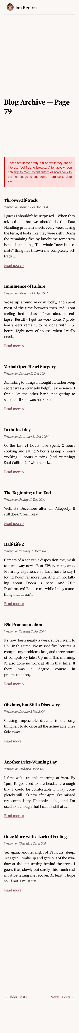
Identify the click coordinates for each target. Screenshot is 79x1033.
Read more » (14, 265)
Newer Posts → (62, 997)
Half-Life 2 (14, 544)
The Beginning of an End (27, 493)
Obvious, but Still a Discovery (32, 705)
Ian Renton (26, 7)
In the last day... (19, 430)
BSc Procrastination (23, 624)
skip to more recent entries (31, 172)
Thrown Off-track (20, 200)
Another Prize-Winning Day (30, 762)
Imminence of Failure (24, 286)
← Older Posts (15, 997)
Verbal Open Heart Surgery (30, 367)
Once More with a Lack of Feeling (35, 836)
